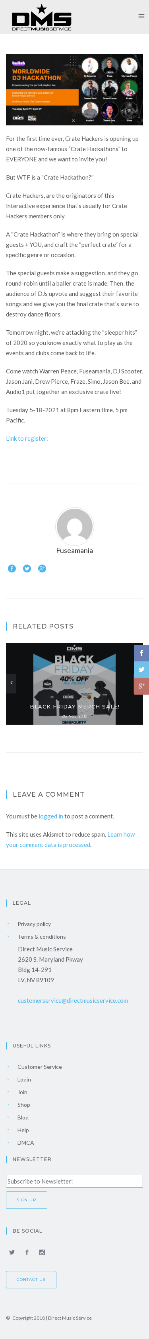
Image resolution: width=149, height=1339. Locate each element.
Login (23, 1079)
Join (21, 1092)
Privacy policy (33, 923)
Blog (22, 1117)
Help (22, 1130)
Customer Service (39, 1066)
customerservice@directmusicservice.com (73, 1000)
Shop (23, 1104)
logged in (51, 816)
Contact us (31, 1279)
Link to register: (27, 438)
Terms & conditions (41, 936)
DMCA (25, 1142)
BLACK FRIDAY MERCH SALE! (75, 706)
